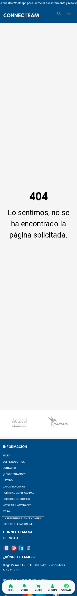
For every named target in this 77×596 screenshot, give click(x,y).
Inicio (6, 455)
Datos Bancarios (14, 486)
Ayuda (7, 511)
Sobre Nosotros (14, 461)
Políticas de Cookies (16, 499)
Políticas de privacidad (18, 492)
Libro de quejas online (18, 524)
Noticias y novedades (17, 505)
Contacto (9, 468)
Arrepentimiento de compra (23, 518)
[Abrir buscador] (59, 13)
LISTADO (8, 480)
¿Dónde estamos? (14, 474)
